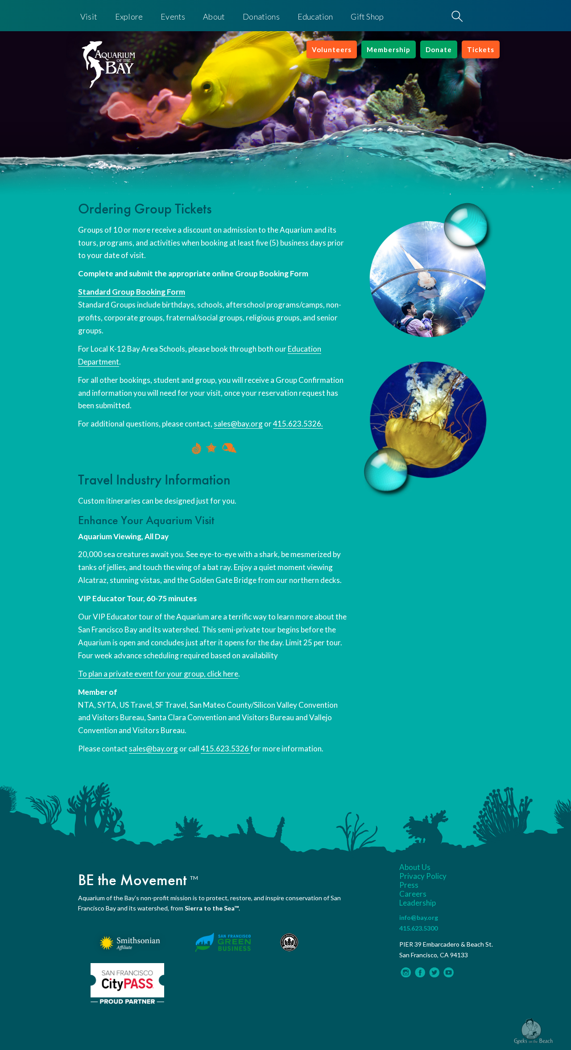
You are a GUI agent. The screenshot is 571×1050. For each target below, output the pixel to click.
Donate (439, 49)
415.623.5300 (418, 928)
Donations (261, 16)
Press (408, 885)
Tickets (480, 49)
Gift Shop (367, 16)
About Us (414, 867)
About (214, 16)
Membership (388, 49)
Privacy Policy (423, 876)
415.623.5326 (225, 748)
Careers (412, 894)
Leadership (417, 903)
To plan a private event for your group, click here (158, 673)
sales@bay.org (238, 423)
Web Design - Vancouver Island (533, 1031)
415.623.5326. (298, 423)
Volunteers (332, 49)
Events (173, 16)
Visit (88, 16)
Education (315, 16)
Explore (129, 16)
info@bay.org (418, 917)
